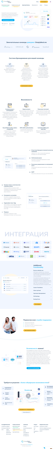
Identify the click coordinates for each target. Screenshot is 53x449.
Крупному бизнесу (26, 5)
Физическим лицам (5, 5)
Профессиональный (16, 428)
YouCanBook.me (26, 432)
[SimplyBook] (6, 2)
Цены (41, 5)
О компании (4, 426)
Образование (8, 432)
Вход (37, 1)
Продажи (7, 426)
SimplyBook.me (26, 434)
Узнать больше (26, 412)
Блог (34, 428)
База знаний (36, 426)
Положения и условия (43, 426)
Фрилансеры (8, 434)
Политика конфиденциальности (45, 428)
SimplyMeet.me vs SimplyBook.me (26, 409)
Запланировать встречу (30, 330)
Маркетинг (8, 428)
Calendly (24, 426)
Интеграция (4, 428)
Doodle (24, 430)
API (34, 429)
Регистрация (44, 1)
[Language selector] (50, 2)
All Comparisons (26, 435)
